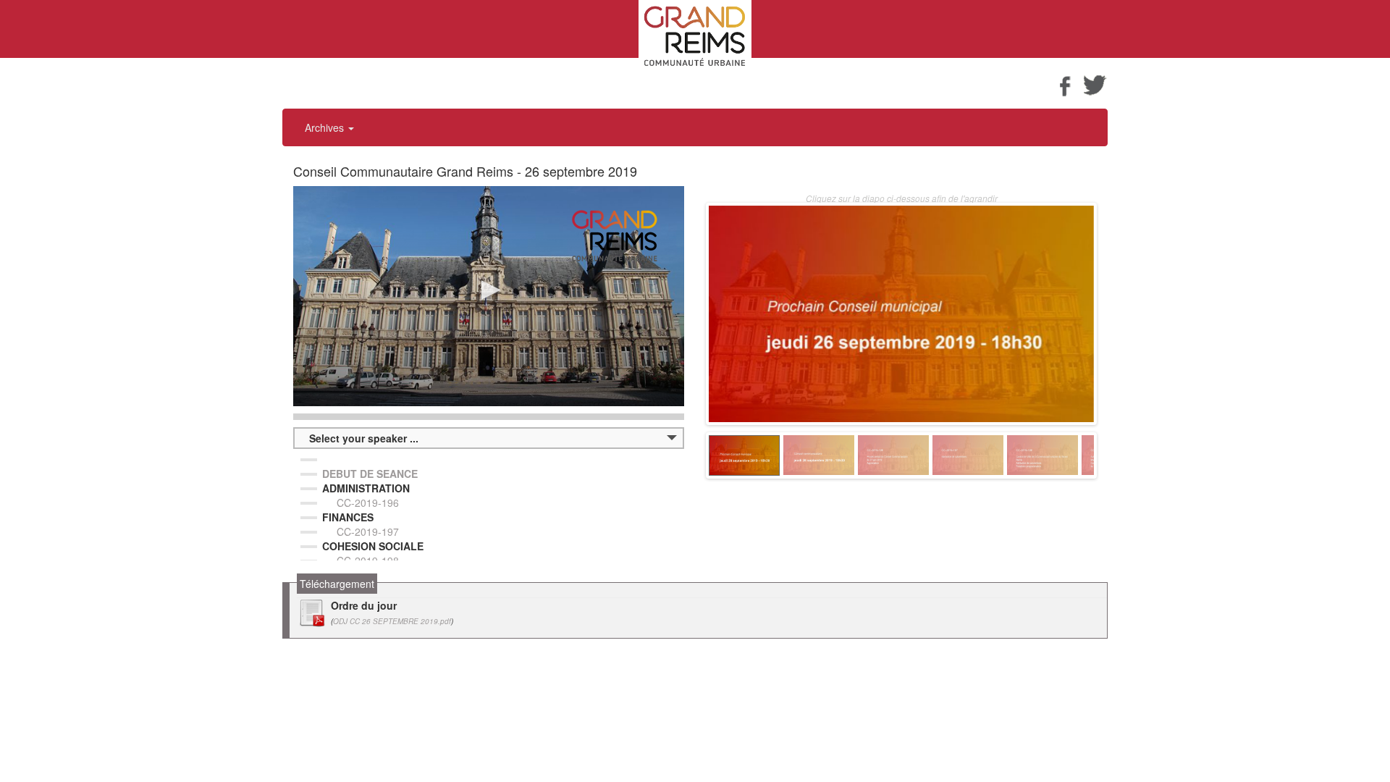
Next (1115, 455)
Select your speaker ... (363, 438)
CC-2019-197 (368, 531)
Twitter (1095, 84)
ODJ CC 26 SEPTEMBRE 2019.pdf (392, 621)
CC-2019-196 (368, 502)
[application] (488, 296)
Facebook (1065, 84)
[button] (488, 290)
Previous (687, 455)
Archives (326, 127)
